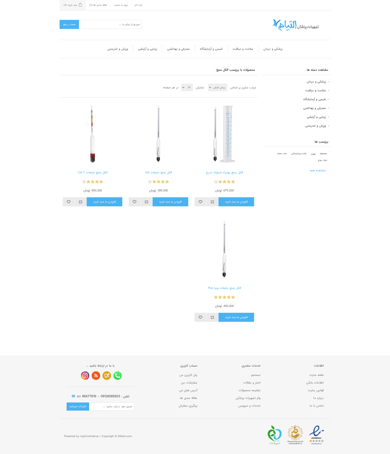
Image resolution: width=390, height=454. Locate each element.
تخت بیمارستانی (298, 153)
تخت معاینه (282, 153)
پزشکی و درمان (273, 49)
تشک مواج (322, 160)
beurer (323, 153)
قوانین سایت (316, 390)
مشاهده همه (318, 170)
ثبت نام (138, 5)
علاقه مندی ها (188, 398)
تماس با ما (317, 406)
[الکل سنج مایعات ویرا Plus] (224, 250)
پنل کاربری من (188, 375)
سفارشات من (189, 383)
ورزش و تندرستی (117, 49)
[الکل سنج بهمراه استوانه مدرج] (224, 134)
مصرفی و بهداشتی (178, 49)
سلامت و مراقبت (243, 49)
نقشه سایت (316, 375)
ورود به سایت (121, 5)
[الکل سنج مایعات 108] (158, 134)
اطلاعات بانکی (315, 383)
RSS (96, 375)
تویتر (106, 375)
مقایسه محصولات (249, 390)
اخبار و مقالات (251, 383)
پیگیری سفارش (188, 406)
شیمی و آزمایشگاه (211, 49)
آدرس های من (188, 390)
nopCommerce (89, 436)
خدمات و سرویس (249, 406)
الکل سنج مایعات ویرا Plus (224, 288)
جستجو (255, 375)
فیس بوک (117, 375)
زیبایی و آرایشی (147, 49)
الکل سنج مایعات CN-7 (92, 173)
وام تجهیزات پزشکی (248, 398)
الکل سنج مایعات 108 (158, 173)
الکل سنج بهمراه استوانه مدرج (224, 173)
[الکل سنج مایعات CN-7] (92, 134)
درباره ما (318, 398)
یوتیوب (85, 375)
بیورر (313, 153)
